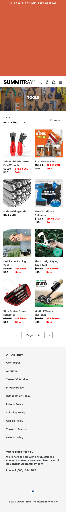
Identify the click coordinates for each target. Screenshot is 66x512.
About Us (11, 371)
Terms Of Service (17, 379)
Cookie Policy (14, 421)
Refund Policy (14, 404)
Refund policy (14, 437)
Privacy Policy (15, 387)
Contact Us (13, 363)
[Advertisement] (33, 43)
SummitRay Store (26, 501)
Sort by (7, 117)
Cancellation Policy (18, 396)
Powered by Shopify (47, 501)
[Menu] (60, 82)
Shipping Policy (15, 412)
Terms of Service (16, 429)
